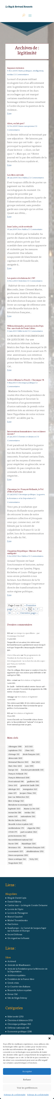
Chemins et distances (27, 437)
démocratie (15, 758)
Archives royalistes (16, 975)
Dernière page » (29, 613)
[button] (49, 1038)
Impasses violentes (15, 67)
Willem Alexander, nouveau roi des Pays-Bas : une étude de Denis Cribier (25, 327)
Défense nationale (16, 1028)
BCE (28, 747)
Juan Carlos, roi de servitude (19, 226)
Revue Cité (13, 994)
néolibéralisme (16, 828)
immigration (30, 789)
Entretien (23, 281)
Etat (36, 762)
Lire (9, 113)
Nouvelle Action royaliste (20, 824)
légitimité (14, 809)
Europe (13, 770)
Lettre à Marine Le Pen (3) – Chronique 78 (25, 379)
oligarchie (33, 828)
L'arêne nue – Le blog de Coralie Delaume (28, 905)
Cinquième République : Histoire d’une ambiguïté (24, 552)
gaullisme (33, 782)
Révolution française (34, 848)
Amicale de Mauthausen (19, 965)
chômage (13, 754)
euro (29, 766)
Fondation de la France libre (21, 979)
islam (12, 793)
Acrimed (12, 961)
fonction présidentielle (32, 770)
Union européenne (26, 126)
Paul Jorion (13, 924)
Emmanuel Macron (18, 762)
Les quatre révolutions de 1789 (21, 277)
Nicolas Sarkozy (17, 820)
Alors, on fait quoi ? (16, 123)
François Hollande (17, 774)
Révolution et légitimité (31, 680)
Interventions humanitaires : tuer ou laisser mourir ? (26, 432)
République (29, 844)
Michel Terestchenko (18, 920)
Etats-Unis (15, 766)
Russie (13, 844)
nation (12, 816)
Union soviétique (17, 859)
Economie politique (17, 1031)
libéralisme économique (20, 805)
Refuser (27, 1079)
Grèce (12, 785)
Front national (16, 782)
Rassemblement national (20, 840)
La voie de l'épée (15, 909)
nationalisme (28, 816)
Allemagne (14, 747)
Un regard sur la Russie (18, 938)
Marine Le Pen (31, 809)
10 (9, 613)
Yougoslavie (15, 863)
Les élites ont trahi (15, 174)
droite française (31, 754)
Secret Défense (15, 934)
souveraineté (15, 851)
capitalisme (14, 750)
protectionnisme (17, 836)
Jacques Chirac (28, 793)
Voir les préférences (27, 1088)
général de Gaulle (30, 785)
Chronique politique (26, 383)
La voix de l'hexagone (18, 913)
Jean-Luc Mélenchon (18, 797)
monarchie (14, 813)
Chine (29, 750)
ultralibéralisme (34, 851)
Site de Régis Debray (17, 998)
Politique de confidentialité (15, 1095)
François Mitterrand (18, 778)
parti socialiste (29, 832)
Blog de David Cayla (17, 898)
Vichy (33, 859)
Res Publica (23, 178)
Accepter (27, 1071)
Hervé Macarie (13, 655)
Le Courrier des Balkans (19, 987)
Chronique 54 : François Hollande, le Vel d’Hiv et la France (25, 490)
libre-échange (16, 801)
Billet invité (22, 331)
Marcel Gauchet (15, 917)
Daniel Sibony (14, 902)
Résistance (14, 848)
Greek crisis (13, 983)
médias (29, 813)
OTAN (12, 832)
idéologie (14, 789)
